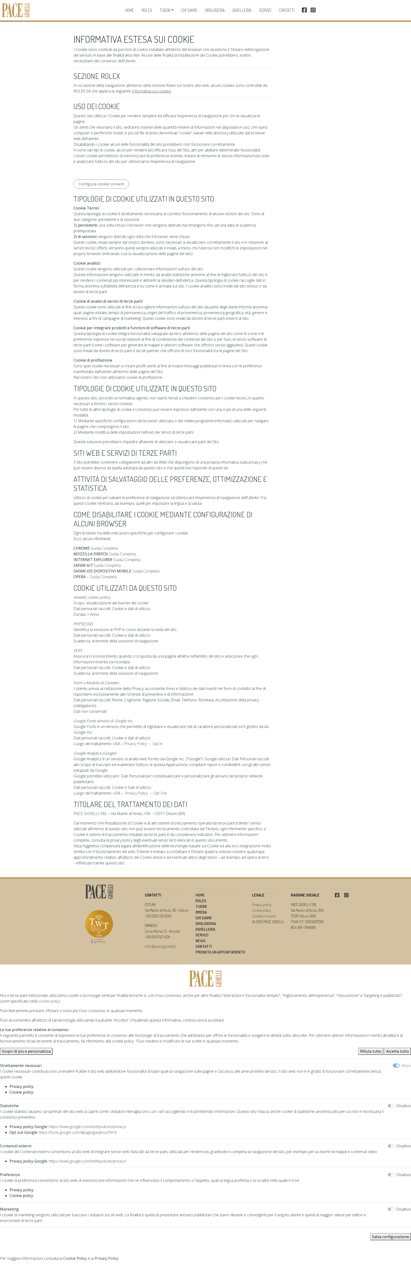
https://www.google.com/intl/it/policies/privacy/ (87, 1126)
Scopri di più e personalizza (26, 1051)
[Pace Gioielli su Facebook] (304, 10)
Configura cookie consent (101, 184)
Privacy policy (262, 904)
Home (129, 10)
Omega (201, 912)
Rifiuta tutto (371, 1051)
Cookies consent (264, 916)
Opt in (157, 743)
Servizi (265, 10)
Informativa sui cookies (151, 91)
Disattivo (403, 1105)
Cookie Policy (75, 1258)
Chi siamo (189, 10)
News (201, 940)
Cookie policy (261, 910)
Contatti (286, 10)
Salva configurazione (390, 1236)
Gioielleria (241, 10)
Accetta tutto (397, 1051)
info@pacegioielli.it (160, 946)
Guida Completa (104, 548)
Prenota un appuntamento (220, 952)
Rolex (147, 10)
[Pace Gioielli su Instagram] (313, 10)
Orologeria (215, 10)
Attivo (406, 1065)
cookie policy (49, 1001)
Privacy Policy (135, 743)
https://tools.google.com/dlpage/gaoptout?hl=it (78, 1132)
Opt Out (160, 793)
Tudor (165, 10)
